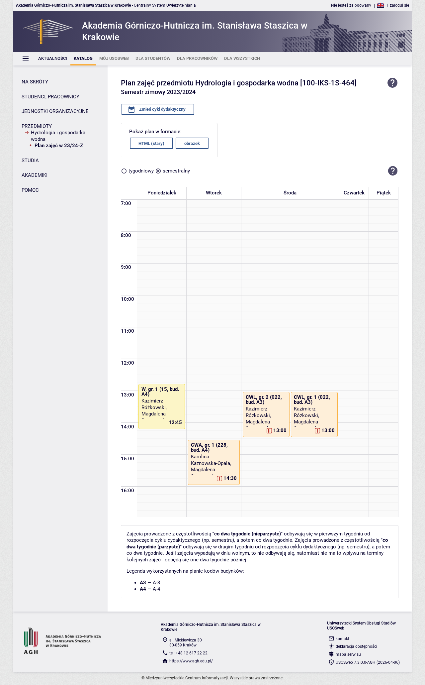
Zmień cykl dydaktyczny (162, 109)
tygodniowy (141, 171)
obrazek (192, 143)
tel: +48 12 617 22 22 (188, 653)
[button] (392, 170)
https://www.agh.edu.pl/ (191, 661)
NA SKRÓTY (35, 82)
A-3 (156, 583)
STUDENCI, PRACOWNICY (50, 97)
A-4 (156, 589)
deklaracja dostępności (356, 646)
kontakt (342, 638)
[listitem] (52, 58)
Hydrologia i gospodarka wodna (58, 136)
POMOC (30, 190)
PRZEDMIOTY (37, 126)
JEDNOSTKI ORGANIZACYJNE (55, 111)
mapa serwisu (348, 654)
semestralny (176, 171)
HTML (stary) (151, 143)
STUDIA (30, 161)
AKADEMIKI (34, 175)
